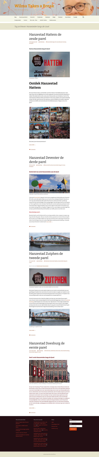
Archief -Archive (43, 20)
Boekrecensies (53, 20)
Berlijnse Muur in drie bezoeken (40, 446)
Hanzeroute (58, 350)
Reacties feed (54, 426)
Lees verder (32, 144)
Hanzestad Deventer (49, 165)
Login (53, 422)
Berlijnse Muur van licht (38, 436)
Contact (25, 20)
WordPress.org (55, 428)
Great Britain (68, 17)
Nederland (47, 17)
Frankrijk (75, 17)
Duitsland (60, 17)
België (54, 17)
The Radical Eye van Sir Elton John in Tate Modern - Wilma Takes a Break (40, 424)
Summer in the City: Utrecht (21, 432)
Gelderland (47, 261)
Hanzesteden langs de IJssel (52, 41)
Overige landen (17, 20)
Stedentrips (39, 17)
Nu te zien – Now (33, 20)
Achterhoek (48, 350)
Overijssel (31, 43)
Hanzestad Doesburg (65, 350)
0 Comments (32, 149)
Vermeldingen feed (55, 424)
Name (70, 419)
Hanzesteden (37, 197)
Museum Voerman (62, 41)
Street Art (32, 17)
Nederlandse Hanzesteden (42, 266)
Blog (15, 17)
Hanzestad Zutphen (54, 261)
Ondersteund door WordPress (49, 454)
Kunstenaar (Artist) (23, 17)
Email (70, 424)
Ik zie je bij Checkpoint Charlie (40, 441)
